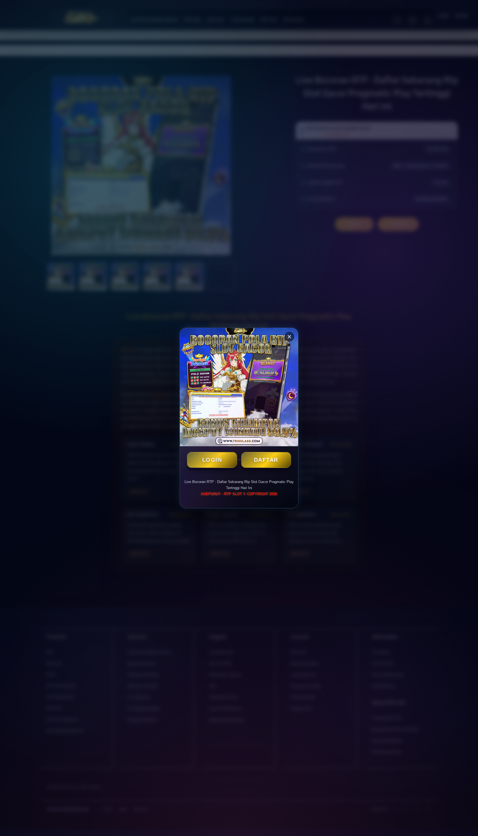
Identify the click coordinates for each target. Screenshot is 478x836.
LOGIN (212, 460)
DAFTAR (266, 460)
